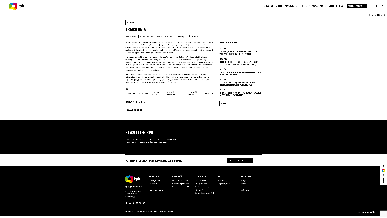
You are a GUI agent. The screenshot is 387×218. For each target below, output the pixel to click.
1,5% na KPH (199, 190)
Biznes (243, 184)
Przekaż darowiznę (156, 190)
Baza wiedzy (222, 180)
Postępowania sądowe (180, 180)
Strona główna (154, 180)
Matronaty (245, 190)
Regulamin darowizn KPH (204, 193)
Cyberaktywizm (200, 180)
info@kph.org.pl (130, 197)
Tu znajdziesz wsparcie (240, 160)
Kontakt (152, 187)
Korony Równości (201, 184)
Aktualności (153, 184)
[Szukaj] (377, 6)
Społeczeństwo (131, 36)
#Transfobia (208, 93)
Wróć (132, 22)
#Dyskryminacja (131, 93)
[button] (292, 6)
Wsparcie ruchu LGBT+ (180, 187)
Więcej (225, 103)
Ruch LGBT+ (245, 187)
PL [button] (384, 6)
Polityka (244, 180)
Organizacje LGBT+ (225, 184)
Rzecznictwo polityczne (180, 184)
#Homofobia (143, 93)
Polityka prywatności (166, 211)
